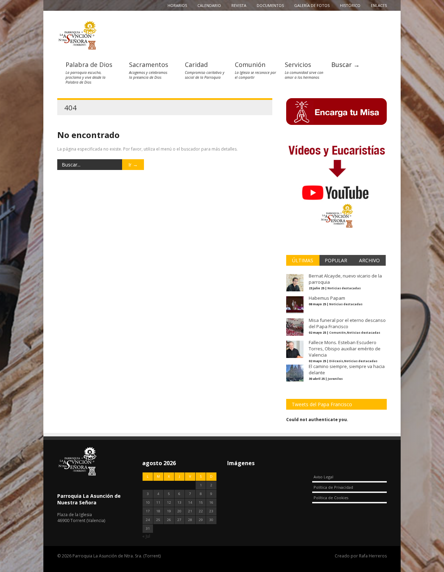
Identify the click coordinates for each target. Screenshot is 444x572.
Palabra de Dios (89, 64)
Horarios (177, 5)
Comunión (250, 64)
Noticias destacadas (344, 288)
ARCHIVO (369, 260)
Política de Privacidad (333, 487)
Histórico (350, 5)
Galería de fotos (312, 5)
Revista (238, 5)
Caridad (196, 64)
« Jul (146, 536)
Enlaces (379, 5)
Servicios (298, 64)
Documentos (270, 5)
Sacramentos (148, 64)
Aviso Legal (323, 476)
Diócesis (336, 361)
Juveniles (335, 378)
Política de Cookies (331, 497)
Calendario (209, 5)
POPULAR (336, 260)
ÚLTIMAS (302, 260)
